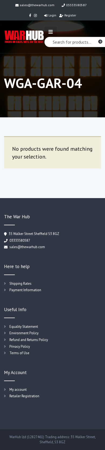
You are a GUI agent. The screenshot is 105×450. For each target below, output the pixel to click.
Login (52, 15)
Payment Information (25, 290)
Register (70, 15)
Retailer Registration (24, 396)
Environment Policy (23, 333)
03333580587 (76, 5)
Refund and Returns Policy (28, 340)
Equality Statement (23, 326)
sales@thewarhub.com (37, 5)
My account (18, 389)
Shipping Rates (20, 283)
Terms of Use (19, 353)
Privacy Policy (19, 346)
